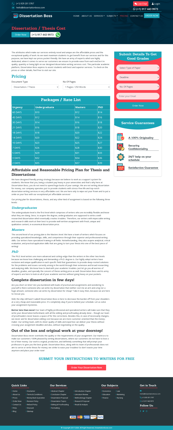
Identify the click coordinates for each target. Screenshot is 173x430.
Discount (30, 408)
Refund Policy (32, 404)
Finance (105, 398)
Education (106, 394)
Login (157, 3)
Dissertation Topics (58, 401)
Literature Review (81, 394)
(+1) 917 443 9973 (147, 9)
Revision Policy (32, 401)
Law (118, 391)
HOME (77, 15)
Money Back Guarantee (36, 398)
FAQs (14, 408)
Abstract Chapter (57, 391)
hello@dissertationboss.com (30, 7)
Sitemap (30, 411)
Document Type (19, 81)
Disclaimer (31, 391)
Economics (106, 391)
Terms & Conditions (34, 394)
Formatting (55, 408)
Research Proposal (81, 401)
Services (98, 15)
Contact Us (16, 404)
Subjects (111, 15)
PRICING (124, 15)
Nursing (120, 398)
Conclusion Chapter (58, 394)
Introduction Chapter (82, 391)
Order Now (152, 15)
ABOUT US (87, 15)
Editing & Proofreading (60, 404)
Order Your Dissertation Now (86, 367)
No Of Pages (69, 81)
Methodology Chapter (83, 398)
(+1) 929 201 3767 (25, 3)
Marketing (120, 394)
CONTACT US (137, 15)
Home (14, 391)
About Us (16, 394)
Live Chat (142, 3)
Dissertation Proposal (59, 398)
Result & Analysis (81, 404)
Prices (14, 398)
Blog (14, 411)
